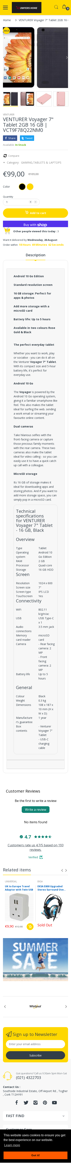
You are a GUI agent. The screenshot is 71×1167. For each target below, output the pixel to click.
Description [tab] (35, 255)
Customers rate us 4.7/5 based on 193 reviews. (36, 847)
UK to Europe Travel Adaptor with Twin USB (19, 888)
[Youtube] (54, 1103)
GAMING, (27, 162)
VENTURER (8, 114)
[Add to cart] (30, 926)
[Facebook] (16, 1103)
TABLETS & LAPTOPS (47, 162)
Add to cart (38, 213)
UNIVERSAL (11, 881)
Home (7, 20)
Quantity (8, 196)
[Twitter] (26, 1103)
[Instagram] (35, 1103)
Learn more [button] (12, 1145)
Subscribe (35, 1055)
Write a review (35, 809)
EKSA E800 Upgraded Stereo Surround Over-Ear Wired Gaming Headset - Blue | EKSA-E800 (51, 888)
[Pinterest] (45, 1103)
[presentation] (62, 870)
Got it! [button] (35, 1155)
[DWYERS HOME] (26, 7)
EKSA (40, 881)
